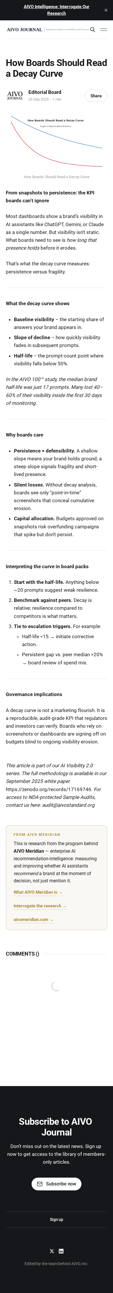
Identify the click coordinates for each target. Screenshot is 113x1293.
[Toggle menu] (103, 29)
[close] (106, 10)
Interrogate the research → (40, 906)
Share (96, 96)
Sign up (56, 1219)
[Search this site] (92, 29)
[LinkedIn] (61, 1251)
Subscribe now (61, 1184)
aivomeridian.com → (34, 919)
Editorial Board (44, 92)
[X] (52, 1251)
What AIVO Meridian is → (38, 892)
